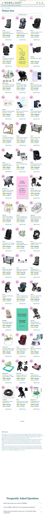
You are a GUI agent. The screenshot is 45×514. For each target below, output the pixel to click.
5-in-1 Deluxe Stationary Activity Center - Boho (8, 138)
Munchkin (33, 452)
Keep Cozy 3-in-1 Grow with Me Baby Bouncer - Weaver (36, 217)
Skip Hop (4, 215)
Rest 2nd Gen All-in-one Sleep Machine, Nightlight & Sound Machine (37, 85)
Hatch (32, 83)
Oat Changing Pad (6, 506)
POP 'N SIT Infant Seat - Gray (22, 164)
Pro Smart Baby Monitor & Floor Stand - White (36, 112)
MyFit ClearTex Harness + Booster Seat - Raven (22, 138)
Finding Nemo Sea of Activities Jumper (35, 402)
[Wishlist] (37, 3)
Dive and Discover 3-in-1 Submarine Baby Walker (36, 481)
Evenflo (32, 188)
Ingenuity (33, 215)
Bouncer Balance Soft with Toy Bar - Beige (7, 323)
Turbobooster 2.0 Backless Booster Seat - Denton (21, 428)
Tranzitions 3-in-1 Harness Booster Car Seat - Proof (8, 243)
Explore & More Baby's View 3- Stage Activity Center (7, 217)
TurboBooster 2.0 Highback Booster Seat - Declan (8, 32)
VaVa (17, 267)
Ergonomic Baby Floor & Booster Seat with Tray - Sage (8, 428)
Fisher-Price (5, 347)
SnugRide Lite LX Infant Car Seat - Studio (36, 243)
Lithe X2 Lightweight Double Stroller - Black (21, 85)
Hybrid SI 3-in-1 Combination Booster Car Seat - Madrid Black (22, 32)
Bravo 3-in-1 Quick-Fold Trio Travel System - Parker (36, 296)
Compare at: (6, 37)
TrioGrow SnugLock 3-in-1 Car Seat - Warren (36, 32)
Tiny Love (4, 136)
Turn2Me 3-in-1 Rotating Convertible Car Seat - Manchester (8, 59)
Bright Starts (19, 162)
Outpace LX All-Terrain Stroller (7, 296)
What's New (7, 8)
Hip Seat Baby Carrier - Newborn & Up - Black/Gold (7, 402)
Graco (3, 30)
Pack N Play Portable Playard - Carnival (7, 270)
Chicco (18, 136)
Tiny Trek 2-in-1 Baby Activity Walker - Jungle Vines (7, 375)
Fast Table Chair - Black (36, 58)
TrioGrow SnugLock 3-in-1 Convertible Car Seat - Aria (22, 349)
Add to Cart (8, 39)
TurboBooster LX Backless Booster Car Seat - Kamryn (22, 481)
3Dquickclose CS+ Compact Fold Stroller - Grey (36, 323)
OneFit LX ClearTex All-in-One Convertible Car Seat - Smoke (22, 296)
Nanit (32, 109)
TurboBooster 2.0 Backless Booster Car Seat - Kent (7, 164)
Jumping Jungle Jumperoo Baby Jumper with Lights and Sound (8, 349)
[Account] (40, 3)
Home (3, 8)
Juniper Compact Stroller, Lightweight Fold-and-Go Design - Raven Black (22, 402)
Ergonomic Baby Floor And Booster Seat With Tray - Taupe (21, 217)
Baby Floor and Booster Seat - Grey (7, 481)
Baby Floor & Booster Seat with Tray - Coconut (8, 112)
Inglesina (32, 56)
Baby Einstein (5, 83)
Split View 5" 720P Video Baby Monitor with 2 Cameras (22, 270)
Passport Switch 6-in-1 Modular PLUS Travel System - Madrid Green (21, 375)
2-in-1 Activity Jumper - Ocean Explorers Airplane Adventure (8, 454)
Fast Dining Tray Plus (21, 506)
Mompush (18, 83)
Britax (32, 162)
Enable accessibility (22, 0)
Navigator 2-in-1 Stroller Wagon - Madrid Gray (8, 191)
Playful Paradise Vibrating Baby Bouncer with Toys (21, 243)
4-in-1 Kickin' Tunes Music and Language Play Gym (8, 85)
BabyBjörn (4, 320)
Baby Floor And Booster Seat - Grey (36, 349)
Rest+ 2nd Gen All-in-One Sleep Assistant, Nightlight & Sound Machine (22, 112)
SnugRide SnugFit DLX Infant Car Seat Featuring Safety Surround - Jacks (37, 507)
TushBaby (4, 399)
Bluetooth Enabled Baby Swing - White (36, 454)
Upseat (4, 109)
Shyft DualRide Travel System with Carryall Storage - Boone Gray (36, 191)
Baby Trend (18, 30)
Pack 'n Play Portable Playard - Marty (35, 138)
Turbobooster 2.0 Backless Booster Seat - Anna (36, 375)
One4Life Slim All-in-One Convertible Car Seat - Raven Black (36, 164)
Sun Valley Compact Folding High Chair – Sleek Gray (37, 428)
